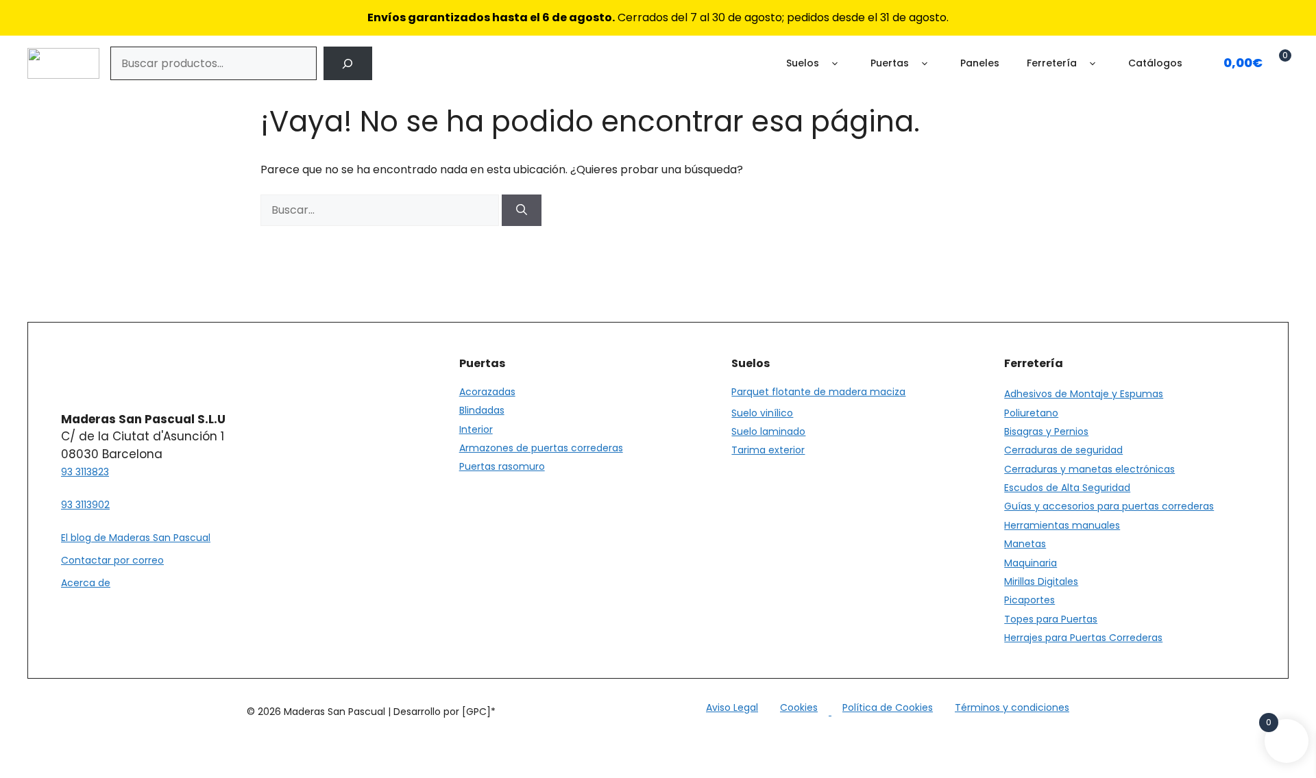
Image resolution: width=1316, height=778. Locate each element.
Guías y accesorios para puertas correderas (1109, 506)
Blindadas (481, 410)
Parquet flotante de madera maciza (818, 392)
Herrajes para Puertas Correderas (1083, 637)
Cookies (799, 707)
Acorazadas (487, 392)
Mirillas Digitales (1041, 581)
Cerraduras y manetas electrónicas (1089, 469)
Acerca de (85, 583)
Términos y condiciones (1012, 707)
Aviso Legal (732, 707)
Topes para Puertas (1050, 619)
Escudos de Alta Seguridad (1067, 487)
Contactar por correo (112, 560)
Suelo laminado (768, 431)
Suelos (802, 63)
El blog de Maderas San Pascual (135, 537)
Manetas (1025, 544)
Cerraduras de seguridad (1063, 450)
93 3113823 (85, 472)
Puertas (889, 63)
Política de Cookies (887, 707)
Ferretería (1052, 63)
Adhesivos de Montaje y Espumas (1083, 394)
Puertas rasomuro (502, 466)
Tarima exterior (768, 450)
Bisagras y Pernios (1046, 431)
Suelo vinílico (762, 413)
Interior (476, 429)
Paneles (979, 63)
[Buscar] (348, 63)
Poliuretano (1031, 413)
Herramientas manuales (1062, 525)
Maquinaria (1030, 563)
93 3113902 (85, 505)
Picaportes (1029, 600)
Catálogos (1155, 63)
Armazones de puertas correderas (541, 448)
